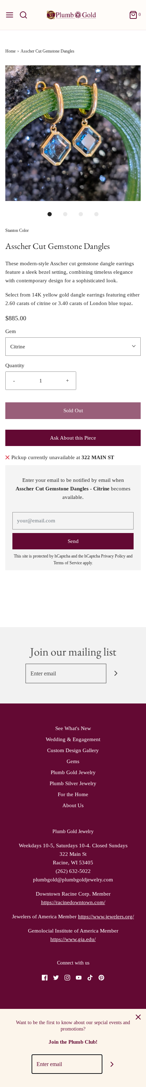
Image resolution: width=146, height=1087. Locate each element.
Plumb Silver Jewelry (73, 783)
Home (10, 51)
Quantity (14, 365)
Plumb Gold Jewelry (73, 772)
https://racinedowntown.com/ (73, 902)
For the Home (73, 794)
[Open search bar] (26, 15)
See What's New (73, 728)
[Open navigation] (9, 15)
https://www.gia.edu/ (73, 939)
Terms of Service (68, 562)
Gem (10, 331)
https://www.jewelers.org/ (106, 916)
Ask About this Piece (73, 438)
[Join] (116, 673)
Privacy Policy (113, 556)
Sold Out (73, 410)
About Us (73, 805)
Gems (73, 761)
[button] (73, 133)
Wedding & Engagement (73, 739)
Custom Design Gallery (73, 750)
